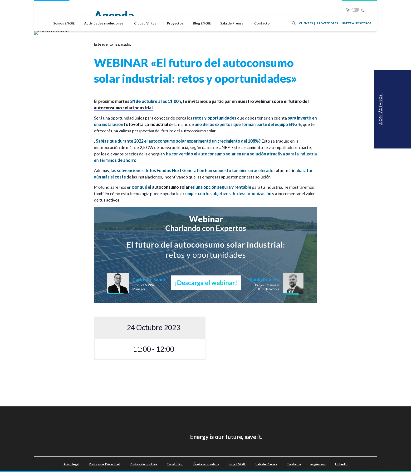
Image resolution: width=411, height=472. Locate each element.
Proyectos (175, 23)
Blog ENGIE (202, 23)
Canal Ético (175, 464)
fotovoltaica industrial (145, 124)
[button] (294, 23)
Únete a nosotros (356, 23)
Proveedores (327, 23)
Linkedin (341, 464)
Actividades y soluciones (103, 23)
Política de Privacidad (104, 464)
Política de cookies (143, 464)
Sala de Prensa (231, 23)
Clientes (306, 23)
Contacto (262, 23)
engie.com (318, 464)
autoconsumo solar (171, 187)
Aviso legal (71, 464)
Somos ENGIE (64, 23)
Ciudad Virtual (145, 23)
